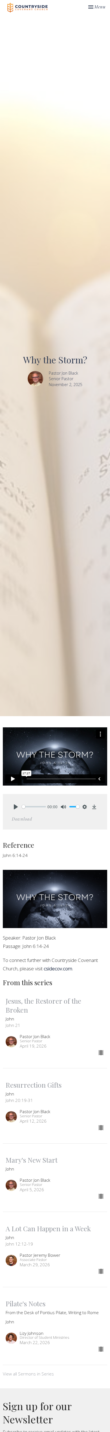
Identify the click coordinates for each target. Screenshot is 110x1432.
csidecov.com (58, 968)
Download (22, 819)
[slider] (34, 806)
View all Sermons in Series (28, 1374)
